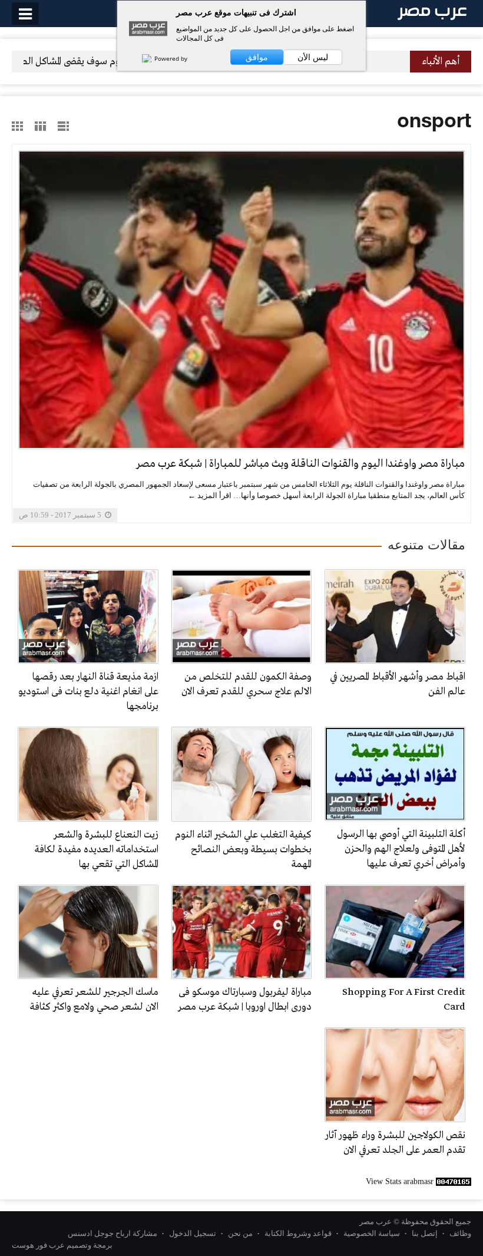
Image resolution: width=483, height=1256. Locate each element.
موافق (257, 57)
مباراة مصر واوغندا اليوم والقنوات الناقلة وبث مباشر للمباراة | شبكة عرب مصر (300, 464)
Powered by (170, 58)
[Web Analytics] (453, 1181)
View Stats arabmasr (400, 1181)
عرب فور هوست (38, 1245)
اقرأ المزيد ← (209, 495)
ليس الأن (312, 57)
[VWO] (141, 58)
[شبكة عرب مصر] (431, 12)
